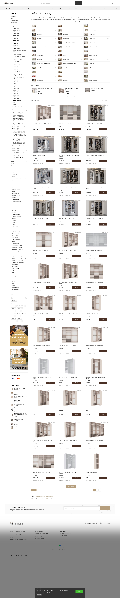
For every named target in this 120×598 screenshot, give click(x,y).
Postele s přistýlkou (16, 226)
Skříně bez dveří (15, 255)
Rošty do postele (15, 243)
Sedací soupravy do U (16, 251)
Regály (13, 241)
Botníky (13, 176)
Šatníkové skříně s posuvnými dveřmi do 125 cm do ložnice (19, 132)
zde (63, 592)
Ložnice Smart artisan (17, 58)
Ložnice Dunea (16, 35)
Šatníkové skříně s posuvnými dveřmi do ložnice (18, 129)
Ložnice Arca (15, 73)
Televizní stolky (15, 274)
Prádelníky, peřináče (16, 231)
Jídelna (12, 163)
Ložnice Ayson (16, 31)
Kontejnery (14, 187)
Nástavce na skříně (16, 205)
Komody (14, 183)
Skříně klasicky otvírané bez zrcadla (19, 256)
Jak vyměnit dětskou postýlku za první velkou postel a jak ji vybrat (21, 535)
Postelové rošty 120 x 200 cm (19, 155)
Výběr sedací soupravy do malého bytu (17, 531)
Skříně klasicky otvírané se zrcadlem (19, 258)
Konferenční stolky (16, 185)
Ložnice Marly (16, 40)
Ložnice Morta (16, 88)
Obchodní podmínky (39, 531)
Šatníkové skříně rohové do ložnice (19, 126)
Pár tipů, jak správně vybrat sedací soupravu (18, 539)
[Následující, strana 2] (97, 490)
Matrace (14, 104)
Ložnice (12, 24)
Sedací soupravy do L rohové (18, 249)
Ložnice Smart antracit (17, 54)
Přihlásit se (105, 508)
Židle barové (14, 285)
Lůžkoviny (14, 108)
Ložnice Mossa (16, 41)
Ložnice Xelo (15, 80)
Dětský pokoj (13, 165)
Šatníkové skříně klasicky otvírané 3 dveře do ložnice (18, 119)
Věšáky (13, 278)
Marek (14, 318)
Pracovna (13, 170)
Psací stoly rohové (16, 239)
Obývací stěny (15, 210)
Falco (19, 310)
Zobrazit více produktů (71, 96)
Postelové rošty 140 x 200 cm (19, 157)
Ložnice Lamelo (16, 71)
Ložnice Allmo (16, 95)
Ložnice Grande (16, 46)
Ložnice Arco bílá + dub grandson (18, 75)
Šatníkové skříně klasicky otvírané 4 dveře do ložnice (18, 121)
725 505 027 (62, 537)
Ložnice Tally (15, 43)
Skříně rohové (15, 264)
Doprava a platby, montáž (40, 535)
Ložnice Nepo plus (17, 100)
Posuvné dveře (15, 230)
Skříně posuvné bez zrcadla (17, 260)
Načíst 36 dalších (70, 486)
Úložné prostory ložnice (17, 106)
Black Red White (21, 305)
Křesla (13, 191)
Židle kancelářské (15, 287)
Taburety (14, 272)
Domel (14, 310)
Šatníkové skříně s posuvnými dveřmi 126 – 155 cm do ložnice (19, 135)
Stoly (13, 270)
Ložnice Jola (15, 91)
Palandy (14, 218)
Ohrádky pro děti (15, 208)
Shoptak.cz (66, 549)
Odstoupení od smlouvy (39, 538)
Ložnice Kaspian (16, 64)
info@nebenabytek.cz (91, 523)
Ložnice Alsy (15, 38)
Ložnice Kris (15, 93)
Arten (14, 305)
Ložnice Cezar (16, 69)
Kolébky (13, 182)
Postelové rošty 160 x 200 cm (19, 159)
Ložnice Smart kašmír (17, 59)
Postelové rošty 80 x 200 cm (19, 152)
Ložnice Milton (16, 45)
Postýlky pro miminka (16, 228)
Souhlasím (79, 591)
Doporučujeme (37, 100)
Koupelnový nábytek (16, 195)
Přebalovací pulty (15, 233)
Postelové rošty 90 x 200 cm (19, 154)
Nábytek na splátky (38, 536)
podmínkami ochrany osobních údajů (103, 510)
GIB (18, 313)
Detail (50, 129)
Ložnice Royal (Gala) (17, 63)
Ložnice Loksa (16, 28)
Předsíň (12, 161)
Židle (13, 283)
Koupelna (13, 172)
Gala (13, 313)
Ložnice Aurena (16, 30)
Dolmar (20, 308)
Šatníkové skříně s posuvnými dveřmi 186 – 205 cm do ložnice (19, 140)
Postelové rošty (15, 150)
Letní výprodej (14, 16)
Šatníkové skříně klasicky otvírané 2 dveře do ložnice (18, 116)
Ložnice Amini (16, 33)
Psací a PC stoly (15, 237)
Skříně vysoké (15, 266)
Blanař (14, 308)
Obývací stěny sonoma (16, 216)
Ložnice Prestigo (16, 96)
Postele (13, 102)
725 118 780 (106, 523)
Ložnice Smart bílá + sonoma (19, 56)
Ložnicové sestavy (16, 26)
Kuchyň (12, 167)
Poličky (13, 222)
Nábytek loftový (15, 203)
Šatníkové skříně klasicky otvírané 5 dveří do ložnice (18, 124)
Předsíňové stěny (15, 235)
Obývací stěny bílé (16, 214)
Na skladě (14, 300)
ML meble (14, 321)
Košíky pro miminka (16, 189)
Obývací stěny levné (16, 212)
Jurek (14, 315)
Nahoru (34, 490)
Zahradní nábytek (14, 20)
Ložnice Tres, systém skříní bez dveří (19, 51)
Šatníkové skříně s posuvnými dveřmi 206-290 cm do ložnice (19, 143)
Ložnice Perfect (16, 48)
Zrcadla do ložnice (16, 148)
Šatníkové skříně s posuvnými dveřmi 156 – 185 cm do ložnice (19, 138)
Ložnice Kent (15, 66)
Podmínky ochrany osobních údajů (41, 533)
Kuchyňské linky (15, 193)
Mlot (20, 321)
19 (99, 490)
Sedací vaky (14, 253)
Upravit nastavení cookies (60, 547)
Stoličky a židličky (15, 268)
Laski (19, 315)
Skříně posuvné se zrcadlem (18, 262)
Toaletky (14, 276)
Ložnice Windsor (16, 36)
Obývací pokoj (14, 22)
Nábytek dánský (15, 199)
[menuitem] (6, 8)
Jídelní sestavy (15, 180)
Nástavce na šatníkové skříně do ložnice (18, 146)
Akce (12, 18)
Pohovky (14, 220)
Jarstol (24, 313)
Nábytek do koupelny (16, 201)
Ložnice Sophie (16, 53)
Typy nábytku (14, 174)
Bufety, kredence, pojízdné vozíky (19, 178)
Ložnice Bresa (16, 90)
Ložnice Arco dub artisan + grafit (18, 78)
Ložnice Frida (16, 61)
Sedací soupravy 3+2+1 (17, 247)
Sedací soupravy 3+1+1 (17, 245)
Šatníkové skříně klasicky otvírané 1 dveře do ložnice (18, 113)
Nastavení (39, 594)
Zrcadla (13, 281)
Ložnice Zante (16, 98)
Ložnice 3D (15, 81)
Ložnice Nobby (16, 86)
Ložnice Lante (16, 85)
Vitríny (13, 279)
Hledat (78, 3)
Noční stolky (14, 206)
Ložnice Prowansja (17, 68)
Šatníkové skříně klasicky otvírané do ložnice (19, 110)
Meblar (20, 318)
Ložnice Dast (15, 83)
